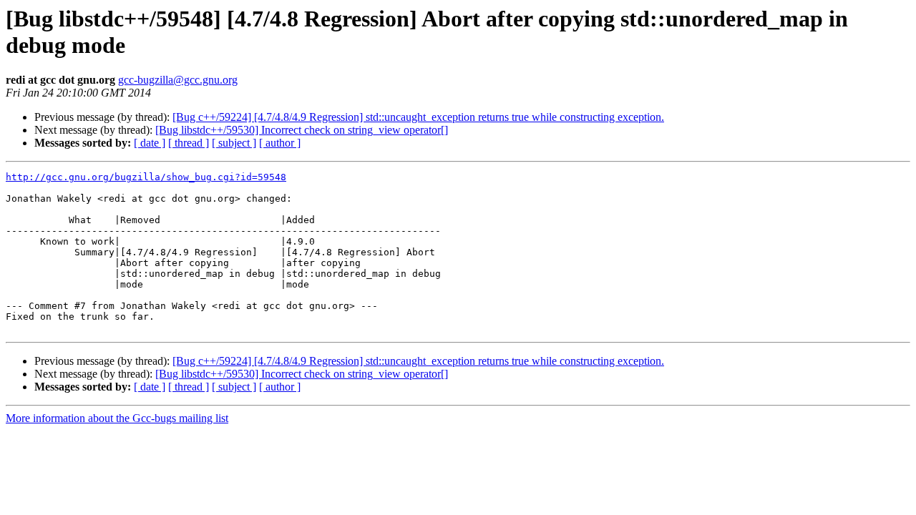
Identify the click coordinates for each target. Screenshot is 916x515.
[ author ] (280, 143)
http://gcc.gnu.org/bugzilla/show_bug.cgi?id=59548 (146, 177)
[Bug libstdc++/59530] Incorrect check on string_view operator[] (301, 130)
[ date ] (149, 143)
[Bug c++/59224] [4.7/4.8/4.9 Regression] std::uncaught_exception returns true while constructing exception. (418, 117)
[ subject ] (234, 143)
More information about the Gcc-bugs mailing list (117, 418)
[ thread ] (188, 143)
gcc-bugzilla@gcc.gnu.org (178, 80)
